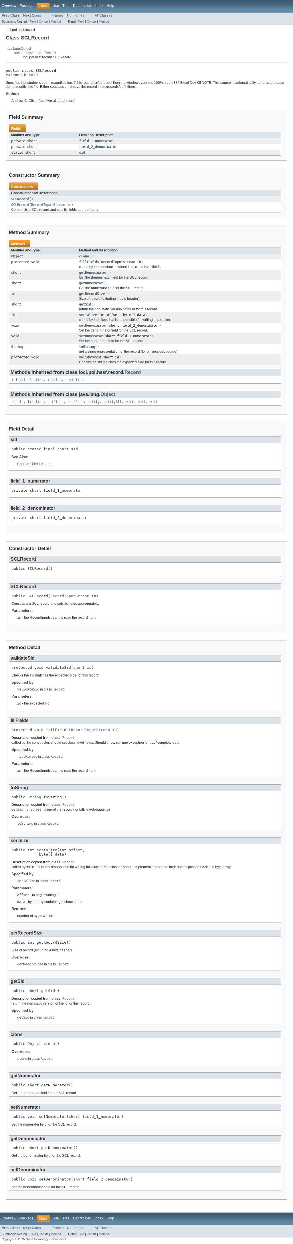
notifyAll (113, 402)
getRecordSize (92, 294)
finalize (35, 402)
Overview (9, 6)
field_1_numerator (96, 141)
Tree (66, 6)
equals (17, 402)
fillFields (89, 262)
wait (130, 402)
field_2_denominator (98, 147)
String (17, 347)
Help (110, 6)
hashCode (76, 402)
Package (26, 6)
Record (31, 75)
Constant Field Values (34, 464)
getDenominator (93, 273)
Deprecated (82, 6)
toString (87, 347)
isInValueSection (27, 380)
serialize (88, 315)
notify (94, 402)
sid (82, 152)
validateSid (90, 357)
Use (56, 6)
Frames (58, 15)
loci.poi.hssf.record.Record (35, 53)
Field (32, 21)
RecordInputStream (48, 205)
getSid (85, 304)
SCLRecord (20, 199)
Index (99, 6)
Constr (43, 21)
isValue (54, 380)
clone (84, 256)
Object (17, 256)
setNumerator (91, 336)
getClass (55, 402)
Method (56, 21)
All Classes (103, 15)
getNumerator (91, 283)
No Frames (75, 15)
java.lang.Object (18, 49)
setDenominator (93, 326)
